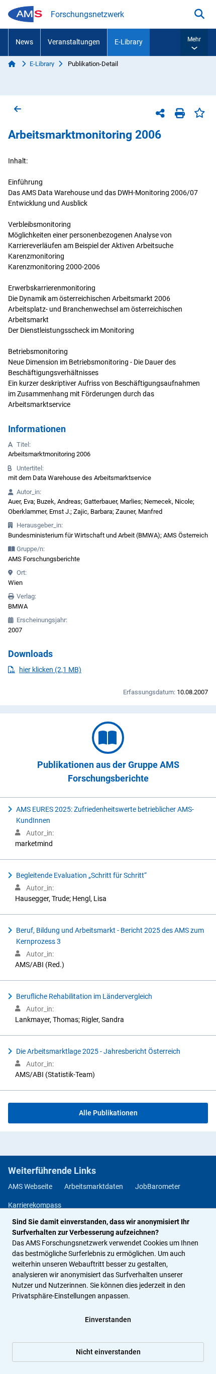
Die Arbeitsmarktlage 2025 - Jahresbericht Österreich (98, 1051)
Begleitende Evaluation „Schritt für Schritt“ (81, 875)
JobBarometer (157, 1186)
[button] (194, 42)
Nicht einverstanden (108, 1352)
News (24, 42)
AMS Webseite (30, 1186)
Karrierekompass (34, 1205)
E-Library (129, 42)
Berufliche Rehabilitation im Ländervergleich (84, 996)
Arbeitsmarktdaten (93, 1186)
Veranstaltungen (74, 42)
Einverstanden (108, 1320)
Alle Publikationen (108, 1113)
